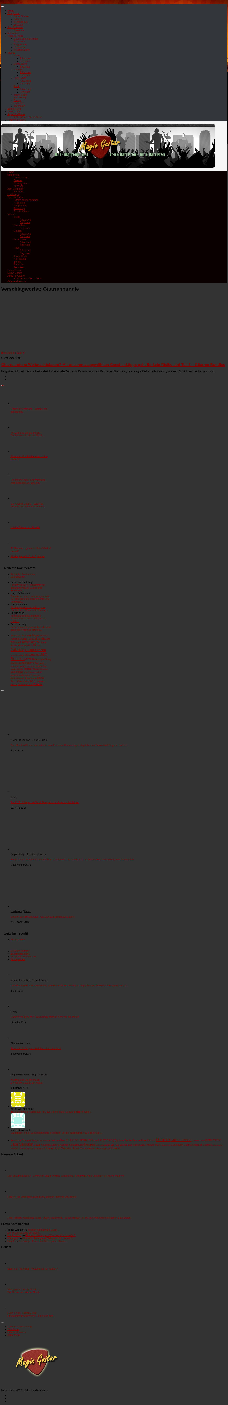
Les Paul (30, 666)
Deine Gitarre (21, 16)
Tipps (14, 681)
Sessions (19, 30)
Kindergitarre (26, 662)
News (14, 740)
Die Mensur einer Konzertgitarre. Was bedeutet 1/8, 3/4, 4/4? (28, 481)
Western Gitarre (87, 1148)
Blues (17, 55)
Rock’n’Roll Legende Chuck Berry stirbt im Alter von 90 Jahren (45, 802)
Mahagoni (12, 1238)
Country (18, 69)
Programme (20, 44)
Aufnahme (44, 635)
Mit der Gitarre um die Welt (25, 527)
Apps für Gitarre (16, 114)
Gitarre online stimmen (26, 38)
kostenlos (14, 666)
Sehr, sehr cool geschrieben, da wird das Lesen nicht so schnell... (31, 628)
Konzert (40, 662)
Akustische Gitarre (20, 635)
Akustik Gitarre (22, 50)
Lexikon (38, 666)
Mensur (28, 668)
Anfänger (34, 635)
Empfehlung (14, 108)
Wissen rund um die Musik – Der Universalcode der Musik (26, 434)
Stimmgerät (30, 678)
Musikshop (43, 669)
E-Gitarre (15, 642)
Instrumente (32, 654)
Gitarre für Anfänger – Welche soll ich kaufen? (36, 1048)
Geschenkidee (25, 645)
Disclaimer (13, 1329)
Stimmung (19, 47)
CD (30, 638)
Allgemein (19, 41)
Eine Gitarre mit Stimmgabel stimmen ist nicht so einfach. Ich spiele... (28, 619)
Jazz (28, 659)
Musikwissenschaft (33, 672)
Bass (24, 639)
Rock (16, 86)
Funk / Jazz (20, 78)
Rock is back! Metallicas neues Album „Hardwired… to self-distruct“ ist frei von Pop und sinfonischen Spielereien (72, 859)
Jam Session (22, 1144)
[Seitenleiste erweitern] (2, 385)
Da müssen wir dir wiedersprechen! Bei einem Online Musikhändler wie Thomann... (30, 599)
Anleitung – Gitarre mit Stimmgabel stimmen (43, 1241)
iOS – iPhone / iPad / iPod (28, 117)
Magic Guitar (17, 669)
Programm (35, 675)
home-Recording (17, 655)
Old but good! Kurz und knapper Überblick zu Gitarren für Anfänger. (29, 609)
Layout (21, 666)
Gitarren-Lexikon (16, 120)
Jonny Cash (20, 94)
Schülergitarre (17, 678)
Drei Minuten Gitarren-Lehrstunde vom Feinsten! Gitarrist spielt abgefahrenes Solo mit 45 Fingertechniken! (69, 745)
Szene (40, 677)
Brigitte (11, 1241)
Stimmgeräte (21, 22)
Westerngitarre (25, 684)
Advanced (25, 58)
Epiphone (41, 642)
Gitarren (18, 19)
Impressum (13, 1335)
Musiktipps (13, 33)
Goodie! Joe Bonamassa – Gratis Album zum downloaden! (43, 916)
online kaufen (25, 675)
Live (45, 666)
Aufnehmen (16, 639)
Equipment (13, 13)
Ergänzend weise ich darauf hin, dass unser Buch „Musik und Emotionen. (28, 588)
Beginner (25, 61)
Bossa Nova (20, 64)
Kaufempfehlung (41, 659)
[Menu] (2, 6)
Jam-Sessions (15, 27)
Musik (36, 669)
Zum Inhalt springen (12, 2)
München (15, 675)
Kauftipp (15, 663)
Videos (11, 52)
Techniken (19, 106)
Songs (17, 100)
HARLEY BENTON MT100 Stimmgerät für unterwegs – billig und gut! (30, 1314)
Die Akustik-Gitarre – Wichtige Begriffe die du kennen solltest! (27, 505)
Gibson (37, 645)
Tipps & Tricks (15, 36)
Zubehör (18, 24)
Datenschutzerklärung (19, 1326)
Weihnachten (27, 681)
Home (10, 10)
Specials (18, 103)
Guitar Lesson (35, 650)
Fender (14, 645)
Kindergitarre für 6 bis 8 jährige (27, 556)
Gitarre (17, 649)
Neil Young (20, 97)
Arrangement (18, 939)
